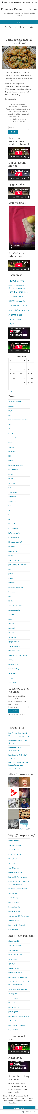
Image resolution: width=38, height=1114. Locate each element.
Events (10, 474)
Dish (9, 456)
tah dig (10, 660)
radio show (12, 583)
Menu (22, 22)
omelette (20, 296)
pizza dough (9, 116)
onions (18, 301)
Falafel (10, 479)
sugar (11, 314)
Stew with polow (14, 651)
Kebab (10, 515)
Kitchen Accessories (15, 524)
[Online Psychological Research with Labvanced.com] (24, 824)
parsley (23, 301)
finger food (12, 483)
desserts (11, 447)
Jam (9, 510)
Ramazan (11, 592)
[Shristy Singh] (13, 803)
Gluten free (12, 501)
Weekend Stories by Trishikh (17, 889)
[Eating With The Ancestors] (13, 824)
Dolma (10, 461)
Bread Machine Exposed (16, 925)
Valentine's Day (13, 669)
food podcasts (13, 492)
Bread (25, 106)
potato (23, 305)
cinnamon (12, 288)
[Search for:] (18, 128)
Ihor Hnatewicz (13, 850)
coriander (19, 288)
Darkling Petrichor (14, 907)
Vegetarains (12, 673)
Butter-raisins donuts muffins (18, 420)
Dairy (10, 442)
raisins (10, 310)
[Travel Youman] (13, 814)
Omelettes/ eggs (14, 560)
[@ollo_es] (24, 803)
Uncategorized (13, 664)
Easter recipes (13, 470)
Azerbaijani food (13, 109)
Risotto (10, 601)
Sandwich (11, 614)
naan (15, 296)
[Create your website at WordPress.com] (19, 2)
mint (10, 296)
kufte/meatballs (14, 533)
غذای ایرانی (23, 119)
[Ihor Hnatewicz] (13, 793)
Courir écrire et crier (15, 854)
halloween (12, 506)
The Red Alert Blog (15, 845)
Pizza (10, 569)
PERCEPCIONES (13, 902)
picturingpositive (14, 911)
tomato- (18, 314)
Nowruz (11, 556)
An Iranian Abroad (14, 402)
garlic (28, 109)
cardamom (10, 285)
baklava (11, 406)
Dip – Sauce (12, 451)
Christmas (11, 429)
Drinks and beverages (15, 465)
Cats (10, 424)
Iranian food (23, 111)
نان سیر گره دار (25, 116)
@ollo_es (11, 863)
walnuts (20, 319)
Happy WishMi (13, 930)
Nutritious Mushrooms (15, 872)
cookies (11, 433)
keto (10, 519)
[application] (19, 153)
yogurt (11, 323)
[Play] (11, 157)
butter (20, 109)
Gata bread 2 (12, 497)
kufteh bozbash (13, 538)
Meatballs (11, 547)
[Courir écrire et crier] (24, 793)
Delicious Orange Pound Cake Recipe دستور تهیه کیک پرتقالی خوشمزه (18, 765)
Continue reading (11, 99)
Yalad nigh (12, 682)
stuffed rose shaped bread (17, 655)
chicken (21, 285)
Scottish (11, 624)
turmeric (13, 318)
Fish (9, 488)
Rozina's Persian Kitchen (19, 9)
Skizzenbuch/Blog (14, 841)
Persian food (25, 114)
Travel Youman (13, 868)
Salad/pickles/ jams (15, 605)
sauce (10, 619)
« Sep (10, 391)
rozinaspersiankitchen (19, 104)
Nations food (12, 551)
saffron (22, 310)
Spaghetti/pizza (13, 642)
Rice (15, 310)
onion (12, 300)
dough (24, 109)
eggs (10, 291)
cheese (16, 285)
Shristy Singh (12, 859)
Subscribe (14, 711)
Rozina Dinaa (17, 116)
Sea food (11, 628)
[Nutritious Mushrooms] (24, 814)
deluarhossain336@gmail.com (18, 916)
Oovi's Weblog (13, 898)
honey (26, 292)
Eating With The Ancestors (17, 877)
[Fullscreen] (28, 157)
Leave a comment (20, 122)
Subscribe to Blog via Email (18, 690)
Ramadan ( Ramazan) (15, 587)
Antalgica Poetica (14, 920)
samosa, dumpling (14, 610)
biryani (10, 411)
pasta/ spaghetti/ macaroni (17, 565)
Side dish (11, 633)
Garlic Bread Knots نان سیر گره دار (19, 41)
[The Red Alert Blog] (24, 782)
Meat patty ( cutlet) (15, 542)
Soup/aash (12, 637)
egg (24, 288)
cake (25, 281)
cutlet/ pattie (13, 438)
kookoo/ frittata (13, 528)
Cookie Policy (12, 1103)
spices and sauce (14, 646)
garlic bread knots (14, 111)
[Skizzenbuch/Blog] (13, 782)
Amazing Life (12, 893)
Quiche (10, 578)
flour (16, 291)
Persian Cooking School (14, 114)
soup (27, 310)
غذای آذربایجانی (14, 119)
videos (10, 678)
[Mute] (25, 157)
